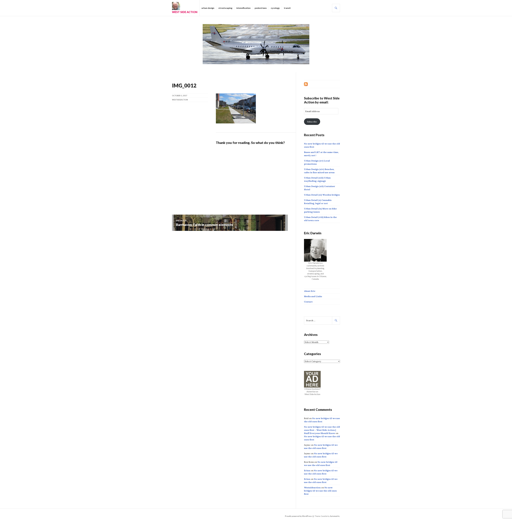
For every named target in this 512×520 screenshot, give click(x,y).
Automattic (335, 516)
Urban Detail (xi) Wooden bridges (322, 194)
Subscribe (312, 121)
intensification (243, 8)
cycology (275, 8)
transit (287, 8)
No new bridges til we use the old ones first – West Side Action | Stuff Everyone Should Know (322, 430)
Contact (308, 301)
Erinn (307, 470)
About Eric (309, 291)
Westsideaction (180, 100)
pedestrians (261, 8)
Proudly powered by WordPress (298, 516)
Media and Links (313, 296)
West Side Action (184, 12)
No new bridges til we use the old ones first (320, 490)
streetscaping (225, 8)
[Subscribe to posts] (306, 84)
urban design (207, 8)
